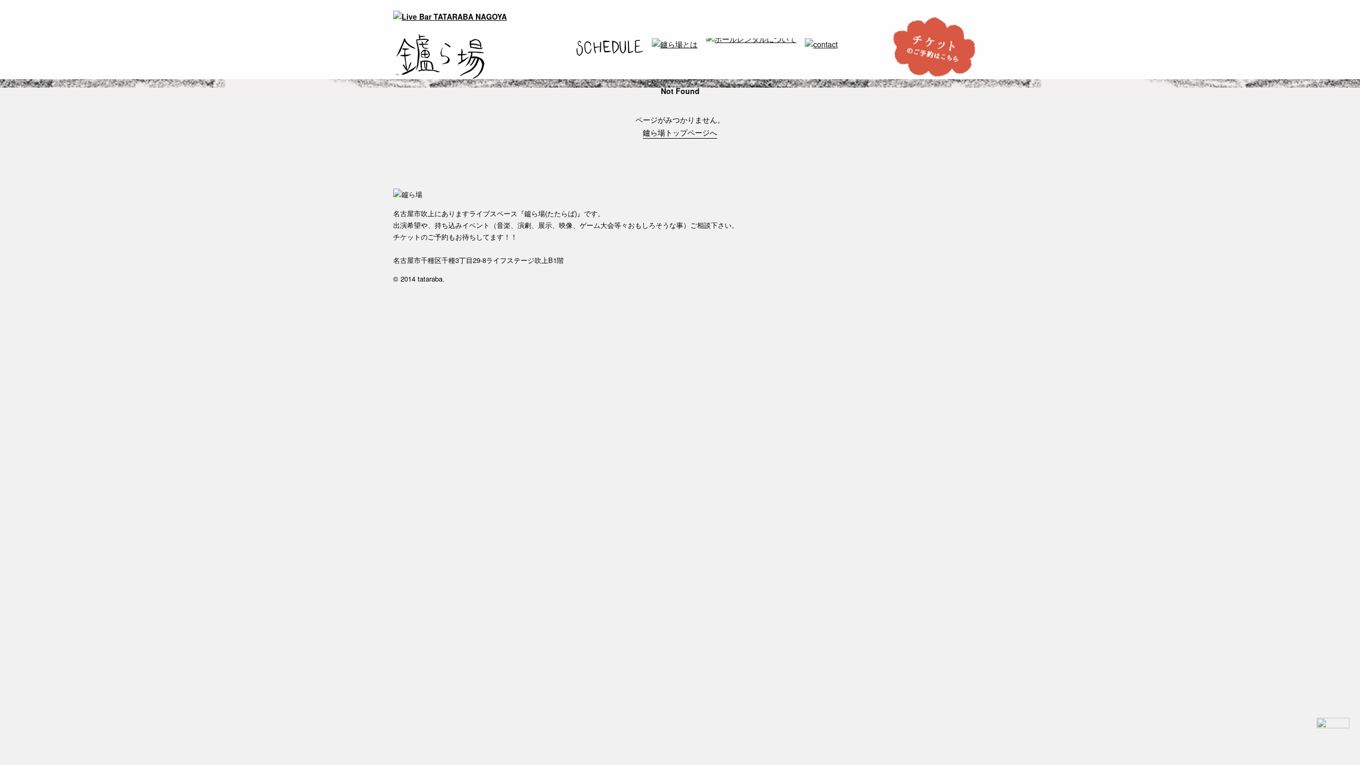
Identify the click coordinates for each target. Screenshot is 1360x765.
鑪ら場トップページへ (680, 132)
